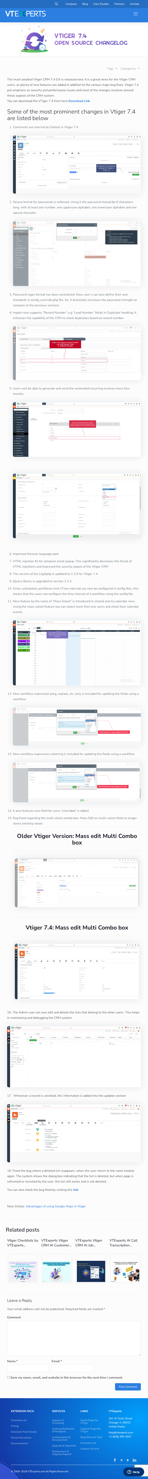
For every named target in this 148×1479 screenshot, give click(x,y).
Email (57, 1361)
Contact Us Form (89, 1449)
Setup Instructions (21, 1437)
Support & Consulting (58, 1422)
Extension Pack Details (24, 1432)
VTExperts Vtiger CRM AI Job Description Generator (88, 1247)
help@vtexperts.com (121, 1432)
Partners (119, 4)
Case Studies (101, 4)
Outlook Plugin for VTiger (90, 1430)
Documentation (19, 1443)
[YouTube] (128, 1460)
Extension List (19, 1420)
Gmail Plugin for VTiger (89, 1422)
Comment (14, 1317)
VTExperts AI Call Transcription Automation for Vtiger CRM (123, 1247)
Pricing (15, 1426)
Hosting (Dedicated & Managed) (63, 1430)
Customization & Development (61, 1439)
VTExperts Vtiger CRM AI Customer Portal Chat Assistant (55, 1247)
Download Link (79, 101)
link (75, 1190)
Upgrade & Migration (64, 1445)
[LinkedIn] (134, 1460)
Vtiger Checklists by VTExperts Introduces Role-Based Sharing (22, 1247)
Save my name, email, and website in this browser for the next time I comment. (66, 1377)
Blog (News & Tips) (91, 1437)
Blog (85, 4)
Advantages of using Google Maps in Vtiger (56, 1206)
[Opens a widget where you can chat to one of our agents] (133, 1472)
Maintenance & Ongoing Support (61, 1453)
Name (12, 1361)
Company (71, 4)
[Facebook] (115, 1460)
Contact (134, 4)
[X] (121, 1460)
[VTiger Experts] (25, 13)
